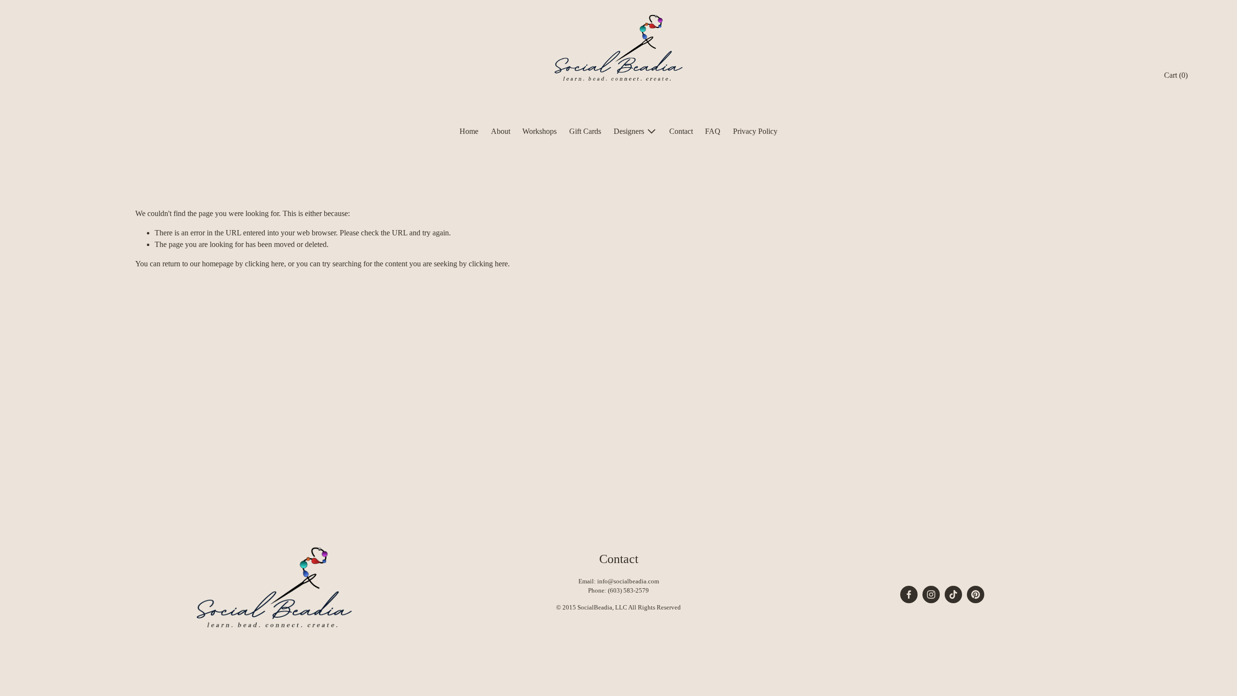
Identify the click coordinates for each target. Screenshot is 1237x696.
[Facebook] (909, 594)
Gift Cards (585, 131)
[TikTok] (953, 594)
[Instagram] (931, 594)
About (500, 131)
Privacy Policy (755, 131)
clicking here (264, 264)
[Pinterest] (975, 594)
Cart (1176, 75)
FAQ (712, 131)
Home (469, 131)
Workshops (539, 131)
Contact (681, 131)
